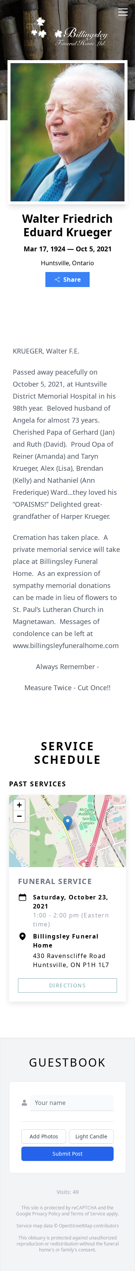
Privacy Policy (46, 1214)
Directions (67, 985)
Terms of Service (87, 1214)
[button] (67, 823)
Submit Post (67, 1153)
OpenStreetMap (75, 1226)
